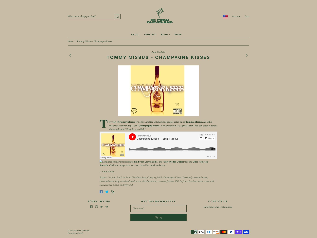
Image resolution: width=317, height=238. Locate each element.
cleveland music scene (130, 181)
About (135, 34)
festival (170, 181)
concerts (162, 181)
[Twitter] (107, 191)
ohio (212, 181)
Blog (165, 34)
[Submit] (118, 16)
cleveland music (200, 178)
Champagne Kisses (172, 178)
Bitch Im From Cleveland (129, 178)
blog (144, 178)
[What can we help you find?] (94, 16)
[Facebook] (101, 191)
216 (109, 178)
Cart (247, 16)
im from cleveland (188, 181)
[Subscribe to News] (113, 191)
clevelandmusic (149, 181)
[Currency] (225, 16)
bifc (114, 178)
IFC (177, 181)
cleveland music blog (109, 181)
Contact (150, 34)
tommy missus (112, 185)
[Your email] (158, 208)
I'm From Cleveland (81, 231)
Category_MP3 (154, 178)
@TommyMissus (126, 122)
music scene (203, 181)
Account (236, 16)
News (70, 41)
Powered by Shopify (76, 233)
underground (126, 185)
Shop (178, 34)
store (102, 185)
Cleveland (187, 178)
